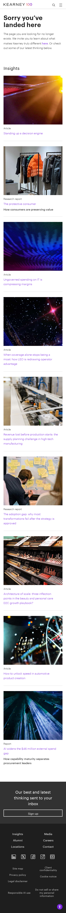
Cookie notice (48, 876)
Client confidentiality (48, 868)
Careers (48, 840)
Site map (17, 868)
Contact (48, 846)
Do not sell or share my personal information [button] (46, 892)
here (45, 43)
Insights (17, 833)
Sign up (33, 813)
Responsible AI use (19, 892)
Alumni (18, 840)
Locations (17, 846)
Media (48, 833)
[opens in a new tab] (42, 856)
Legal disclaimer (17, 881)
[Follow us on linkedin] (13, 856)
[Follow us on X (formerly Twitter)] (23, 856)
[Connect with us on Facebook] (33, 856)
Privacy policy (17, 874)
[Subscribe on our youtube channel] (52, 856)
